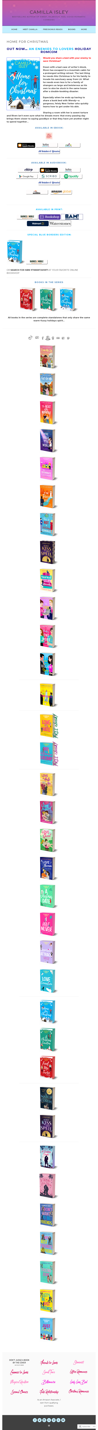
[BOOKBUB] (49, 1420)
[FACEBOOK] (35, 1420)
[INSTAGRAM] (44, 1420)
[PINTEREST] (54, 1420)
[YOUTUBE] (63, 1420)
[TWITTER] (40, 1420)
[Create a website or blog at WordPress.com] (49, 1426)
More (84, 29)
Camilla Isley (49, 12)
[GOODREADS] (58, 1420)
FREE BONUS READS (53, 29)
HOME (14, 29)
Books (71, 29)
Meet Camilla (30, 29)
